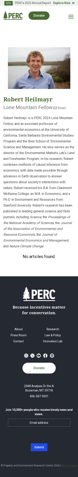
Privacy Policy (69, 465)
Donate (39, 368)
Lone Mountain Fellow (28, 107)
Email (61, 108)
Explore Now (61, 3)
